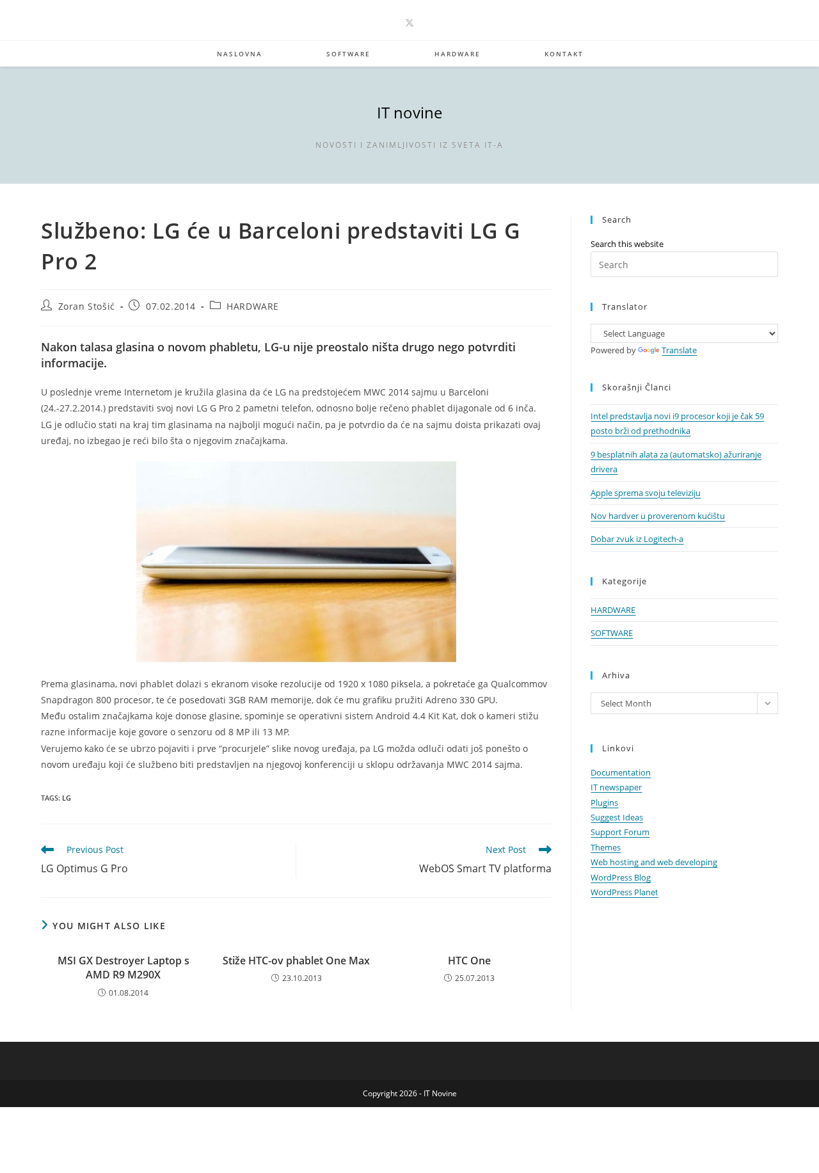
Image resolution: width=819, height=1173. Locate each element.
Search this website (627, 244)
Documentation (621, 772)
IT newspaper (616, 787)
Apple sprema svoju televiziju (646, 493)
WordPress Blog (621, 877)
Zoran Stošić (86, 306)
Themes (606, 847)
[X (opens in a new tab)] (409, 23)
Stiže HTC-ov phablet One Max (296, 961)
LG (66, 797)
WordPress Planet (624, 892)
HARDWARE (253, 306)
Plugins (604, 802)
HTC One (469, 961)
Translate (679, 350)
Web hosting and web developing (654, 862)
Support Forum (620, 832)
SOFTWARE (612, 633)
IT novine (409, 112)
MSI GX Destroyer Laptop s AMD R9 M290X (123, 968)
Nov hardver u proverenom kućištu (658, 516)
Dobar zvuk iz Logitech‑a (637, 539)
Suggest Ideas (617, 817)
